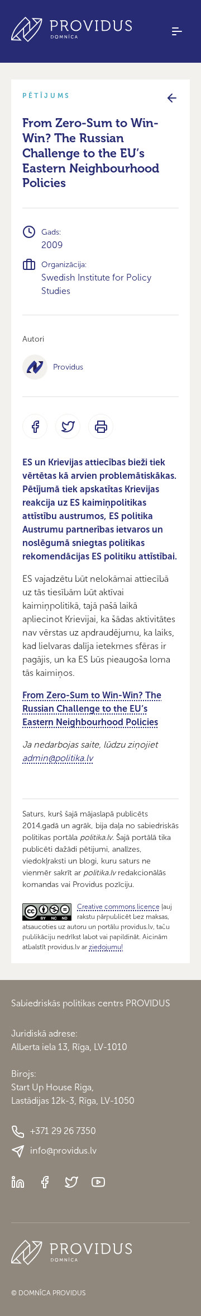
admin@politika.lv (57, 758)
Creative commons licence (118, 907)
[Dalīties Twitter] (67, 426)
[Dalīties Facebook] (34, 426)
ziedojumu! (106, 947)
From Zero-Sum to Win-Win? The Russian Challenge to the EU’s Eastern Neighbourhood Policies (91, 708)
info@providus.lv (63, 1150)
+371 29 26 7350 (63, 1131)
